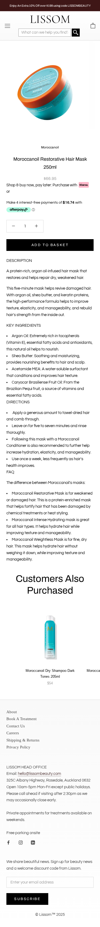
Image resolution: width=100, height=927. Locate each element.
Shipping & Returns (22, 740)
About (11, 712)
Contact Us (15, 726)
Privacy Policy (18, 747)
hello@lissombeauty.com (39, 774)
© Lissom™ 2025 (50, 915)
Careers (12, 733)
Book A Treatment (21, 719)
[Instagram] (21, 842)
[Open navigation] (7, 26)
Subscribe (27, 899)
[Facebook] (8, 842)
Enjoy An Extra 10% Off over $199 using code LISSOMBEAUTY (50, 5)
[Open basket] (93, 26)
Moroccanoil (50, 147)
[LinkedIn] (33, 842)
